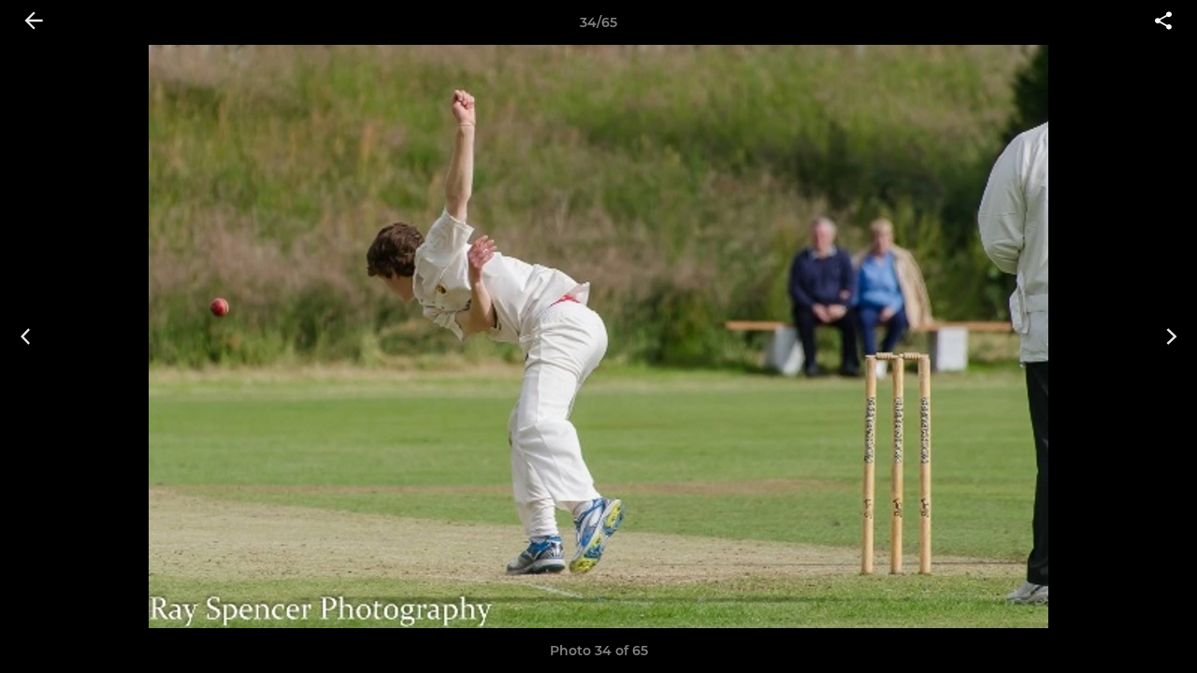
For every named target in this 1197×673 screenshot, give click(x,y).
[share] (1163, 22)
